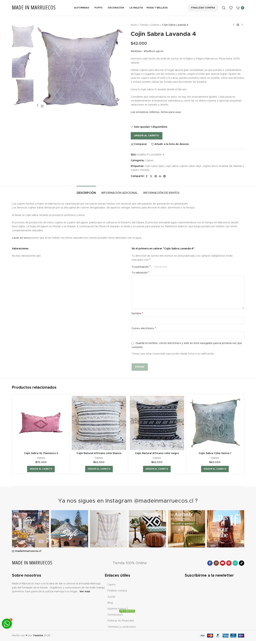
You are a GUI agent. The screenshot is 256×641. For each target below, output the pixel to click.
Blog (110, 603)
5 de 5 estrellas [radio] (166, 267)
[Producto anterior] (234, 25)
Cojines (155, 25)
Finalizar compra (203, 8)
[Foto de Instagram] (30, 528)
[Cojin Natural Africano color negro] (157, 423)
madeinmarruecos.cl (28, 551)
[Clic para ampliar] (42, 106)
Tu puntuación (141, 266)
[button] (41, 469)
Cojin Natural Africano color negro (157, 453)
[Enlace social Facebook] (147, 176)
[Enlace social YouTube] (222, 563)
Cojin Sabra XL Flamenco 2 (41, 453)
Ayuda (111, 597)
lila (230, 166)
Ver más (85, 591)
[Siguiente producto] (242, 25)
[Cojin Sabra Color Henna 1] (215, 423)
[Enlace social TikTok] (241, 563)
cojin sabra (171, 166)
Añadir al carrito (146, 136)
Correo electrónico (144, 328)
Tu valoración (140, 272)
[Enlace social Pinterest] (155, 176)
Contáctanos (121, 614)
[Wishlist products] (230, 7)
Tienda (144, 25)
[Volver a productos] (238, 25)
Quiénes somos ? (118, 609)
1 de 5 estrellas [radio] (155, 267)
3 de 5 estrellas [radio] (160, 267)
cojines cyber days (190, 166)
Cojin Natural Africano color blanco (99, 453)
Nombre (137, 313)
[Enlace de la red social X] (151, 176)
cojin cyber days (154, 166)
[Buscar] (223, 7)
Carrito (112, 584)
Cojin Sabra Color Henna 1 (215, 453)
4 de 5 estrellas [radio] (163, 267)
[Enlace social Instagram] (216, 563)
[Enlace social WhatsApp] (235, 563)
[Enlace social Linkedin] (160, 176)
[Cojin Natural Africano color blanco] (99, 423)
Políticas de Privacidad (121, 621)
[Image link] (32, 563)
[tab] (86, 191)
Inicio (134, 25)
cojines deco (210, 166)
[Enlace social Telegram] (164, 176)
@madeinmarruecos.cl (163, 501)
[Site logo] (34, 8)
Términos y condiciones (122, 627)
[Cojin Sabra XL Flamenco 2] (41, 423)
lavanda (223, 166)
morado (145, 170)
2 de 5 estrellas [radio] (158, 267)
